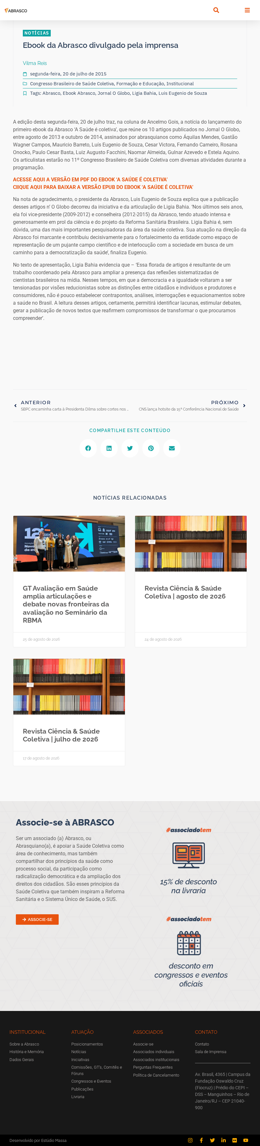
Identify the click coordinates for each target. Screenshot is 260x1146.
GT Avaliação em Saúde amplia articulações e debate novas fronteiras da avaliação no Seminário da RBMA (66, 604)
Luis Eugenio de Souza (183, 93)
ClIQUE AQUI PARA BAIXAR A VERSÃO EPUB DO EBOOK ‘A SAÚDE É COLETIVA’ (103, 187)
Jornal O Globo (114, 93)
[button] (216, 10)
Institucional (180, 84)
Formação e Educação (140, 84)
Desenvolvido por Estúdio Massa (38, 1140)
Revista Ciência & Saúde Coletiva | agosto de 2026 (185, 592)
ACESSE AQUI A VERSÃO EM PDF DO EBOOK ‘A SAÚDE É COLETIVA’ (90, 180)
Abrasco (51, 93)
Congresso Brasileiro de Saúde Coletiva (72, 84)
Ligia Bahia (144, 93)
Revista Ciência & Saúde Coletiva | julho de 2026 (61, 735)
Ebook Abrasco (79, 93)
